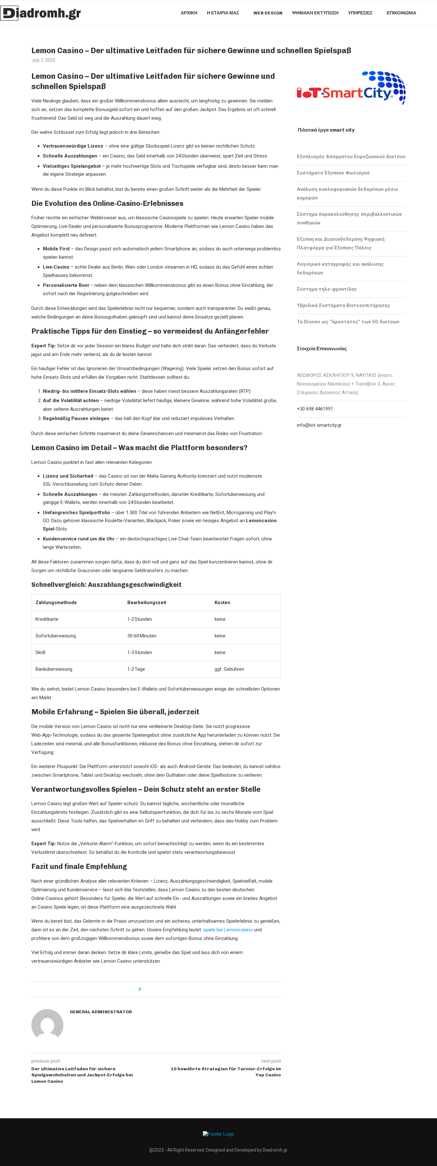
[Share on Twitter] (157, 989)
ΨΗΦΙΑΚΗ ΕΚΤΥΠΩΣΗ (315, 13)
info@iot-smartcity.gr (319, 425)
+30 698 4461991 (315, 409)
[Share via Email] (169, 989)
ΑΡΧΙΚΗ (189, 13)
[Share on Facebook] (151, 989)
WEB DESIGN (267, 13)
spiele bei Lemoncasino (228, 930)
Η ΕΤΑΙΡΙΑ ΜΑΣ (223, 13)
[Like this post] (144, 989)
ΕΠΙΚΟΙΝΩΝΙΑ (401, 13)
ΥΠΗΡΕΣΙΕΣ (360, 13)
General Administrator (101, 1012)
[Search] (434, 13)
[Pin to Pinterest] (163, 989)
